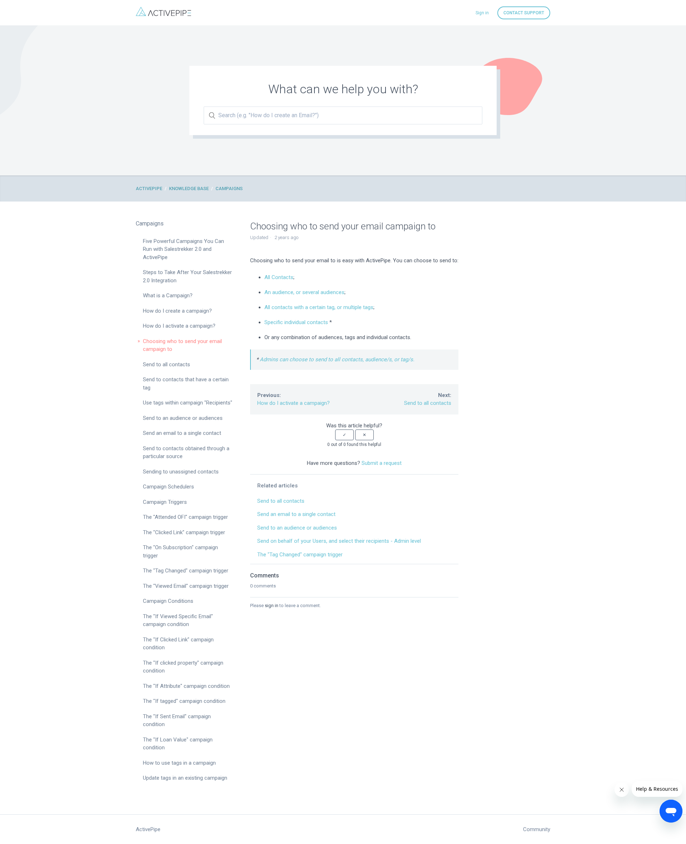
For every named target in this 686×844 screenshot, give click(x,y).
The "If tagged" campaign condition (184, 701)
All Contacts (278, 277)
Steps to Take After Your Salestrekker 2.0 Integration (187, 276)
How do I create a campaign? (177, 311)
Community (536, 829)
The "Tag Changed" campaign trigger (185, 570)
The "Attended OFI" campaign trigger (185, 517)
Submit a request (382, 463)
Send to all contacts (166, 364)
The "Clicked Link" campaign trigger (184, 532)
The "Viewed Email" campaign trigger (186, 586)
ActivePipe (149, 188)
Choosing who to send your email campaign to (182, 345)
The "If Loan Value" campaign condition (178, 743)
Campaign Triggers (165, 502)
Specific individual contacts (296, 322)
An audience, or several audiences (304, 292)
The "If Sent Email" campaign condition (177, 720)
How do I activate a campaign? (179, 326)
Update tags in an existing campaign (185, 778)
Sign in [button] (482, 12)
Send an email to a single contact (182, 433)
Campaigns (229, 188)
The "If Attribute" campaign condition (186, 686)
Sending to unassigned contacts (181, 471)
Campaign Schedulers (168, 486)
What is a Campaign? (168, 295)
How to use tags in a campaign (179, 763)
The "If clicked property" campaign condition (183, 667)
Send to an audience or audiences (183, 418)
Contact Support (523, 12)
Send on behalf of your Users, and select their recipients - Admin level (339, 541)
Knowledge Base (189, 188)
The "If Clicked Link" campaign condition (178, 643)
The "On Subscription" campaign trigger (180, 551)
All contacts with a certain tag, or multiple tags (318, 307)
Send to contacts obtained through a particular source (186, 452)
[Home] (163, 14)
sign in (271, 605)
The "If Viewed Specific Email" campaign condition (178, 620)
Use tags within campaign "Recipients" (187, 402)
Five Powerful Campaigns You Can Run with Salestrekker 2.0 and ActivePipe (183, 249)
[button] (344, 435)
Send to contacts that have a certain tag (186, 383)
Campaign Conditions (168, 601)
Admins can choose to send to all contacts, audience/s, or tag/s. (337, 359)
